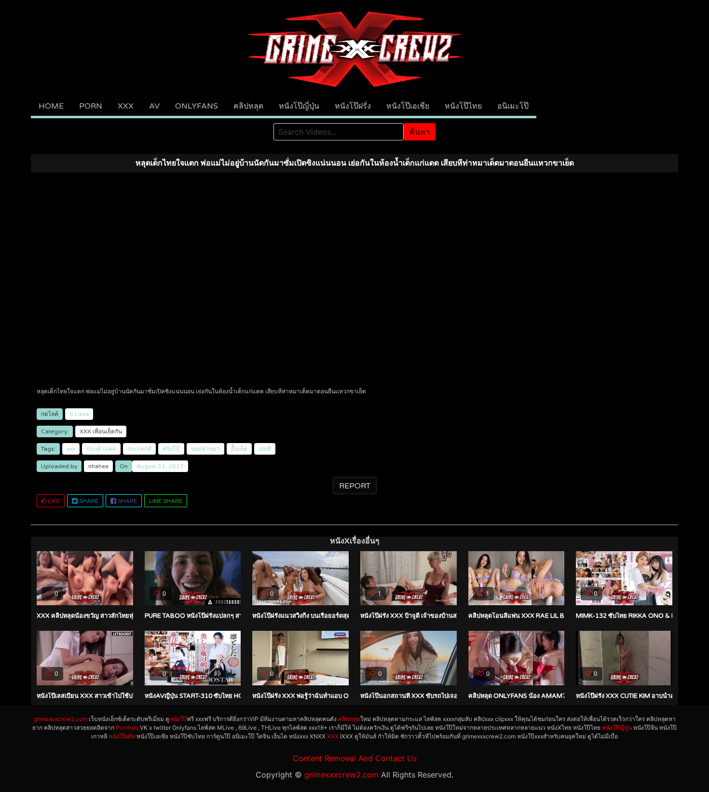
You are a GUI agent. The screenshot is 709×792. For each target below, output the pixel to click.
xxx (71, 448)
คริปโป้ (171, 448)
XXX (126, 106)
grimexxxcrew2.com (60, 719)
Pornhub (127, 727)
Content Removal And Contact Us (355, 758)
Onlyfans (196, 106)
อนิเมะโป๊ (513, 106)
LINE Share (165, 501)
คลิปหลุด (248, 106)
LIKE (53, 501)
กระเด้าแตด (101, 448)
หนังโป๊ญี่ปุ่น (299, 106)
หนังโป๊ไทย (463, 106)
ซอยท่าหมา (205, 448)
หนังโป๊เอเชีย (407, 106)
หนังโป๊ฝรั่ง (353, 106)
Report (354, 486)
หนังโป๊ (178, 719)
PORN (90, 106)
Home (51, 106)
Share (88, 501)
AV (154, 106)
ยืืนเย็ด (239, 448)
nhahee (98, 466)
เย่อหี (265, 448)
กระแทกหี (139, 448)
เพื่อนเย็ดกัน (107, 431)
